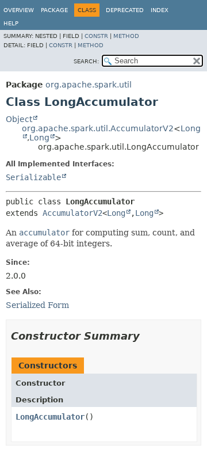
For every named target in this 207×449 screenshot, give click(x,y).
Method (126, 36)
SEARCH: (86, 61)
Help (10, 23)
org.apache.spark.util (88, 84)
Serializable (33, 177)
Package (54, 10)
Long (39, 137)
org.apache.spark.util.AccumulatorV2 (98, 128)
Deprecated (125, 10)
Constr (96, 36)
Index (159, 10)
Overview (18, 10)
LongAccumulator (50, 416)
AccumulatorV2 (72, 213)
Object (19, 119)
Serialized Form (37, 305)
